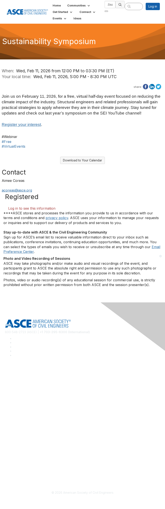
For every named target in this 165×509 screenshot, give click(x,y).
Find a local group (18, 386)
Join (8, 417)
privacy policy (57, 218)
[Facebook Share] (145, 86)
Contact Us (12, 430)
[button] (79, 5)
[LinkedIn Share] (152, 86)
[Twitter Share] (158, 86)
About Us (11, 455)
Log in (152, 6)
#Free (6, 141)
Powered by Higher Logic (82, 500)
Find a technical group (21, 393)
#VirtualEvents (13, 146)
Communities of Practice (22, 380)
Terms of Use (14, 462)
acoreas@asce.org (17, 190)
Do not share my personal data (27, 468)
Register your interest (21, 124)
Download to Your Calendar (82, 160)
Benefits (11, 424)
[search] (120, 4)
